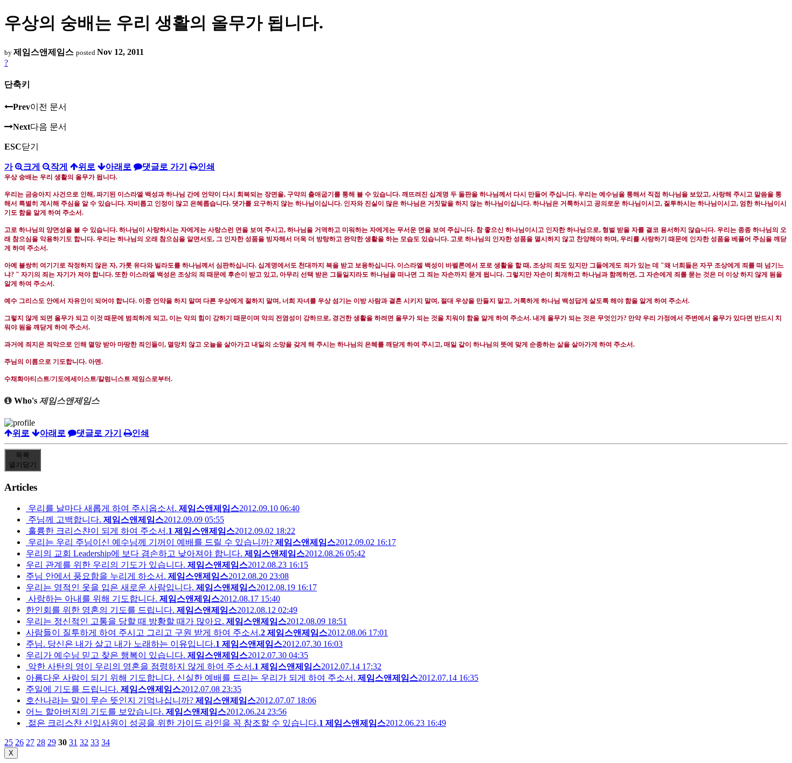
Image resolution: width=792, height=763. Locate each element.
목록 (23, 460)
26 (19, 742)
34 (105, 742)
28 (41, 742)
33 (95, 742)
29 (51, 742)
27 (30, 742)
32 (84, 742)
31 (73, 742)
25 (8, 742)
